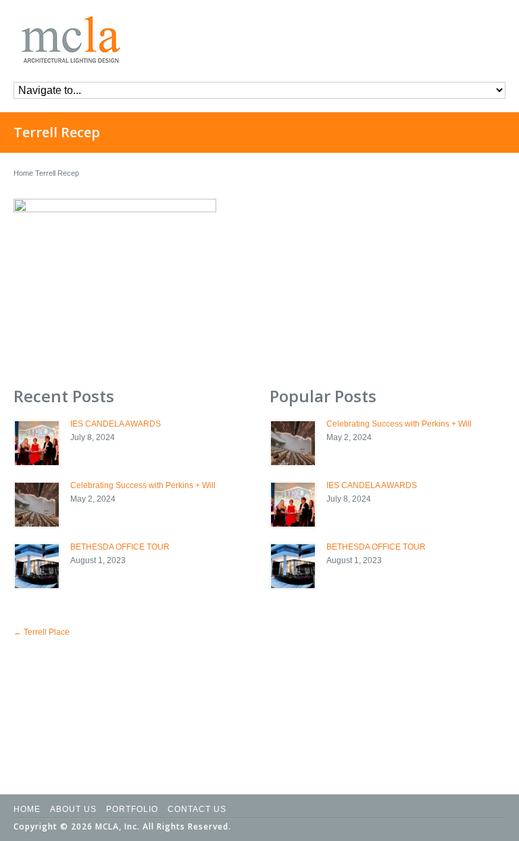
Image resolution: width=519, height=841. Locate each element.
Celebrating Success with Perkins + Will (143, 485)
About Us (73, 809)
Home (23, 173)
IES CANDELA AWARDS (115, 424)
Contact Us (197, 809)
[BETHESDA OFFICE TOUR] (37, 566)
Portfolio (132, 809)
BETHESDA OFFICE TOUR (120, 547)
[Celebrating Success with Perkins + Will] (37, 504)
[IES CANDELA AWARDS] (37, 443)
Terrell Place (42, 632)
